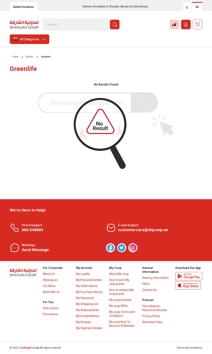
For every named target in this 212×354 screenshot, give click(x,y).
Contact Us (149, 290)
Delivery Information (155, 278)
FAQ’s (145, 284)
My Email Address (87, 316)
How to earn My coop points (119, 282)
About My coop (119, 274)
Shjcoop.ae (50, 280)
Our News (49, 286)
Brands (29, 56)
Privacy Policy (151, 316)
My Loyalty (83, 274)
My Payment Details (89, 328)
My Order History (87, 286)
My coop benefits (120, 300)
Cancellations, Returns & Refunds (154, 308)
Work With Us (51, 292)
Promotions (50, 314)
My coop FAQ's (118, 306)
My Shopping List (87, 304)
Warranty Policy (152, 322)
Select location (23, 7)
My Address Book (87, 310)
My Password (85, 298)
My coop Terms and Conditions (122, 313)
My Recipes (83, 322)
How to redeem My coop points (121, 291)
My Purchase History (89, 292)
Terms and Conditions (189, 347)
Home (15, 56)
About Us (49, 274)
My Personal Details (89, 280)
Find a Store (50, 308)
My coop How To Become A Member (122, 323)
